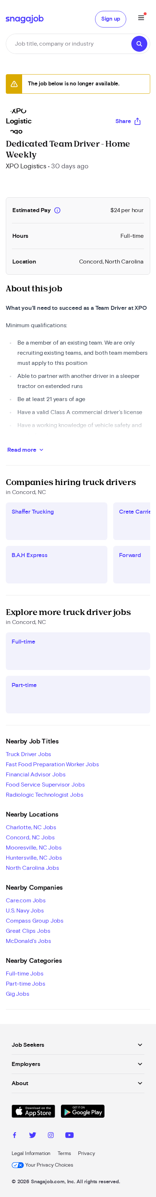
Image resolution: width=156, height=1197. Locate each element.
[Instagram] (51, 1136)
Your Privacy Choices (49, 1165)
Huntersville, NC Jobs (34, 858)
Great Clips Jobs (28, 931)
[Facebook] (14, 1136)
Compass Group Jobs (34, 921)
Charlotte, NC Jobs (31, 827)
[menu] (141, 19)
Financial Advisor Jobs (35, 774)
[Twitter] (32, 1136)
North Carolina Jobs (32, 868)
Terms (64, 1153)
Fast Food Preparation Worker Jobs (52, 764)
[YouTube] (69, 1136)
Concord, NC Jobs (30, 837)
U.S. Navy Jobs (25, 911)
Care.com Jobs (26, 900)
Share (123, 121)
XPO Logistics (26, 166)
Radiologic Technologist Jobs (44, 795)
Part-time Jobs (25, 984)
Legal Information (31, 1153)
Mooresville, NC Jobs (34, 848)
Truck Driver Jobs (28, 754)
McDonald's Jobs (28, 941)
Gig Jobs (17, 994)
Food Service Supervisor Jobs (45, 785)
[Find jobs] (139, 44)
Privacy (86, 1153)
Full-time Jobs (25, 974)
